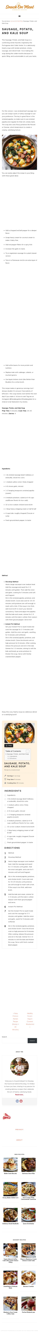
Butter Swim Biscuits (10, 1173)
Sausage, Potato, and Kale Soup (18, 754)
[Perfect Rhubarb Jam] (28, 1310)
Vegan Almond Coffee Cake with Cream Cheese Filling (10, 1260)
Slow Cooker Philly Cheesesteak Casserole (28, 1198)
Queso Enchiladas (28, 1223)
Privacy (19, 1129)
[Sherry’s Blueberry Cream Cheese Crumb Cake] (28, 1257)
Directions (13, 758)
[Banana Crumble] (28, 1284)
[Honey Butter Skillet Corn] (10, 1196)
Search (4, 1037)
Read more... (19, 1094)
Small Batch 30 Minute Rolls (10, 1287)
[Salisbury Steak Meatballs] (10, 1221)
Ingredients (13, 756)
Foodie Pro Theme (32, 1330)
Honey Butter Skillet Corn (10, 1197)
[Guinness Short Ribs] (28, 1171)
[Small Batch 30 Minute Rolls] (10, 1284)
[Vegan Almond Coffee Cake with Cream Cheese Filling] (10, 1257)
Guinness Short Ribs (28, 1173)
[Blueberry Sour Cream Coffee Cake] (10, 1310)
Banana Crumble (28, 1286)
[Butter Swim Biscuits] (10, 1171)
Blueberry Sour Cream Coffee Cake (10, 1313)
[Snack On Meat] (19, 11)
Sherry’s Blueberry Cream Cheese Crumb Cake (28, 1259)
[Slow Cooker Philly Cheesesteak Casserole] (28, 1196)
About (19, 1140)
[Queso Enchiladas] (28, 1221)
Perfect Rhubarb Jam (28, 1312)
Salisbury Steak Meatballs (10, 1223)
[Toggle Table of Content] (27, 751)
